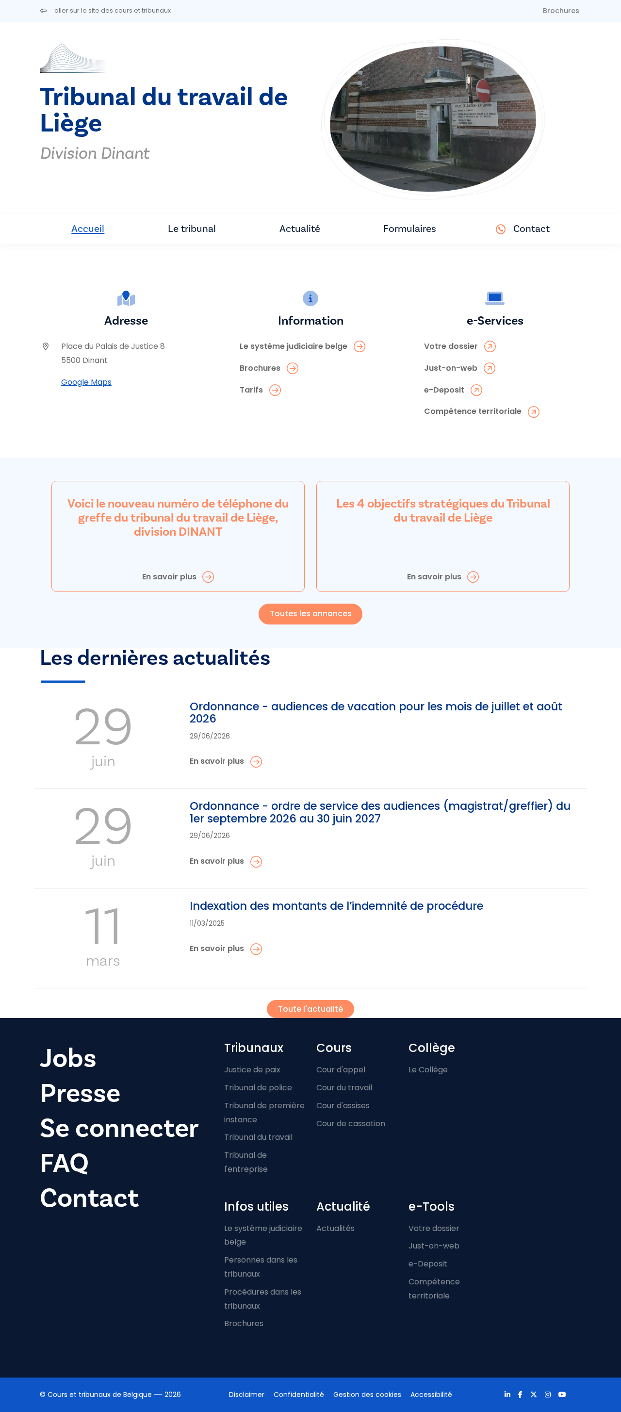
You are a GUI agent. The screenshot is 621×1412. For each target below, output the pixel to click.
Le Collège (428, 1069)
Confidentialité (299, 1394)
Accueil (87, 228)
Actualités (335, 1228)
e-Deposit (428, 1263)
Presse (80, 1093)
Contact (531, 228)
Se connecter (119, 1128)
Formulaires (409, 228)
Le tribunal (192, 228)
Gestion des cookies (367, 1394)
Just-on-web (434, 1245)
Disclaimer (246, 1394)
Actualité (299, 228)
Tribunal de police (258, 1087)
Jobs (68, 1058)
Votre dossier (434, 1228)
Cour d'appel (340, 1069)
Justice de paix (252, 1069)
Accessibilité (431, 1394)
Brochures (561, 11)
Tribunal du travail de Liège (164, 110)
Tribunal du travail (258, 1137)
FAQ (64, 1163)
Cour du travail (344, 1087)
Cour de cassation (350, 1123)
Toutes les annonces (311, 613)
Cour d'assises (343, 1105)
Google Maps (86, 382)
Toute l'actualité (310, 1009)
